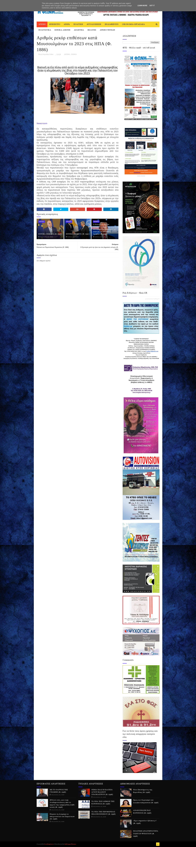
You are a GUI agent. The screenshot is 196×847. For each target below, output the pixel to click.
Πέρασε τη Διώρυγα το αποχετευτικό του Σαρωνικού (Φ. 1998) (62, 816)
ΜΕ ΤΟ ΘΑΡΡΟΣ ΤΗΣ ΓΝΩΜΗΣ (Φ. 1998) (59, 791)
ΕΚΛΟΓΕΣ (92, 30)
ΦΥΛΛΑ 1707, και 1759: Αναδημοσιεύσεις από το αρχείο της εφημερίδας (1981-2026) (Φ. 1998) (62, 804)
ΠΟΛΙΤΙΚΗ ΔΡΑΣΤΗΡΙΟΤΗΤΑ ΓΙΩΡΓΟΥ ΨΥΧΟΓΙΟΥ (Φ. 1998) (145, 833)
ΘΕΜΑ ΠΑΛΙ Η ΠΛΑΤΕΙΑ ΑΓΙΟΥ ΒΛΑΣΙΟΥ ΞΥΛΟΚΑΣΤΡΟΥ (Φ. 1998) (102, 792)
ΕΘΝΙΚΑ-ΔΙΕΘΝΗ (62, 30)
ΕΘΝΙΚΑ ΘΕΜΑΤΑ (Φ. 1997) (78, 234)
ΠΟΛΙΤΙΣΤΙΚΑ (44, 30)
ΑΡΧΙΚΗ (42, 24)
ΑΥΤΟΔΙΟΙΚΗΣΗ (94, 24)
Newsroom (42, 123)
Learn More (142, 5)
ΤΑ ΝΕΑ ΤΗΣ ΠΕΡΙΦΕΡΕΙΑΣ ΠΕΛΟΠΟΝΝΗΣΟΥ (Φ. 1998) (103, 813)
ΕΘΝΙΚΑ (74, 54)
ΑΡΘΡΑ (67, 24)
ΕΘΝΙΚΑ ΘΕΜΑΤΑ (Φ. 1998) (50, 234)
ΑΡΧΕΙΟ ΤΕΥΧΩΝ (107, 30)
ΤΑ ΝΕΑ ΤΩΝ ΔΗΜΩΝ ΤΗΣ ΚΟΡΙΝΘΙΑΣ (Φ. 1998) (102, 802)
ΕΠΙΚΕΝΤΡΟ (54, 24)
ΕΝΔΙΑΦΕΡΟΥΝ (112, 24)
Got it (152, 5)
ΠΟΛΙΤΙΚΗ (78, 24)
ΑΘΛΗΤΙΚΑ (79, 30)
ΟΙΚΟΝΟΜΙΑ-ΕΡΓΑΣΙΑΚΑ (133, 24)
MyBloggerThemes (70, 844)
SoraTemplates (49, 844)
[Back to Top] (157, 844)
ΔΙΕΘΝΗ (67, 54)
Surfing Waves (157, 299)
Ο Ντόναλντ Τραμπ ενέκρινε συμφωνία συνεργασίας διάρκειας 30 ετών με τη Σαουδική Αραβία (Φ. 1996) (104, 229)
